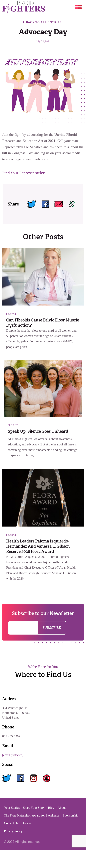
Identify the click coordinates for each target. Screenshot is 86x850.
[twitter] (6, 778)
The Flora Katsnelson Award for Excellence (31, 815)
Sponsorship (70, 815)
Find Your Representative (23, 173)
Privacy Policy (13, 831)
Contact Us (11, 823)
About (62, 807)
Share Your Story (34, 807)
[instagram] (33, 778)
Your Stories (12, 807)
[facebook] (20, 778)
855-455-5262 (11, 736)
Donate (26, 823)
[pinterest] (46, 778)
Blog (51, 807)
